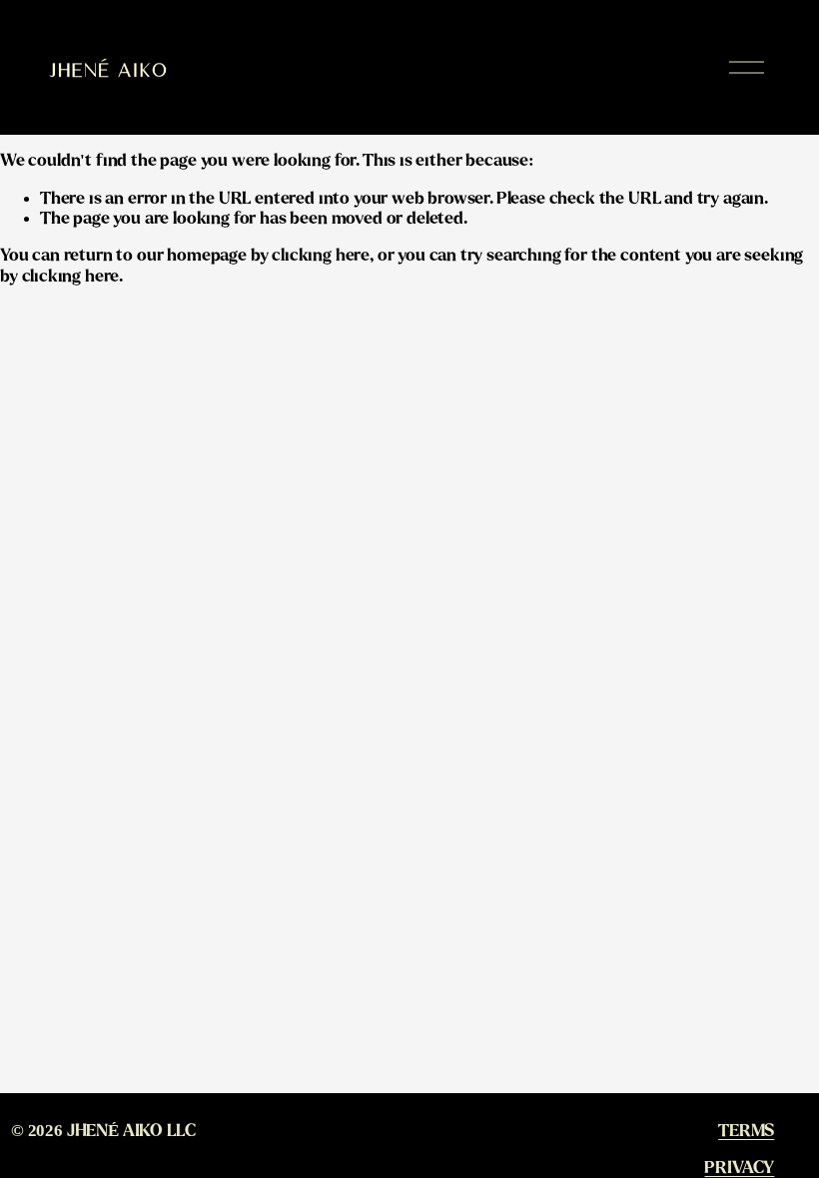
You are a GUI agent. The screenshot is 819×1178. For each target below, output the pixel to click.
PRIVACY (739, 1168)
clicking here (321, 256)
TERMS (746, 1131)
